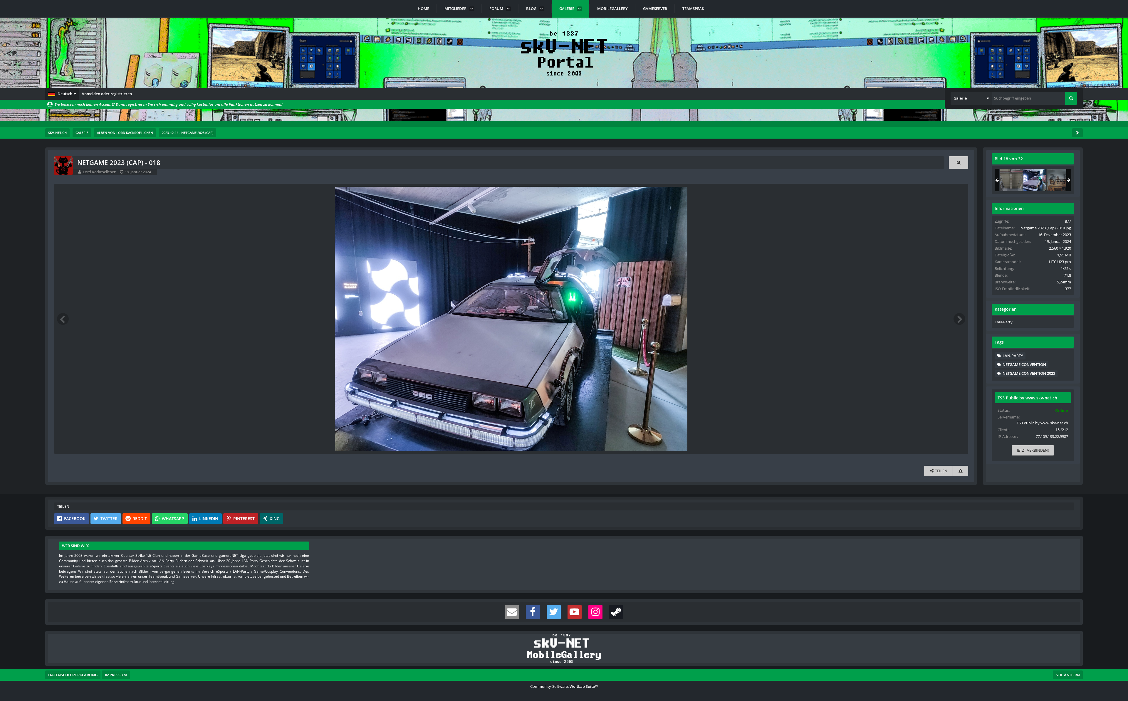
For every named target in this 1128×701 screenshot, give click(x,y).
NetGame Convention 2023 (1029, 373)
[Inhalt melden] (960, 471)
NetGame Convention (1024, 364)
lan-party (1013, 355)
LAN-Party (1004, 322)
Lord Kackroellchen (99, 171)
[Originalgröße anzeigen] (958, 162)
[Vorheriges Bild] (63, 319)
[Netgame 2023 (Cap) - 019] (1058, 180)
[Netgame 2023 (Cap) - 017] (1011, 180)
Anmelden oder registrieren (107, 93)
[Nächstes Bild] (959, 319)
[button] (62, 94)
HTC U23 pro (1060, 261)
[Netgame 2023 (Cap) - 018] (1034, 180)
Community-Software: (564, 686)
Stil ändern (1068, 675)
